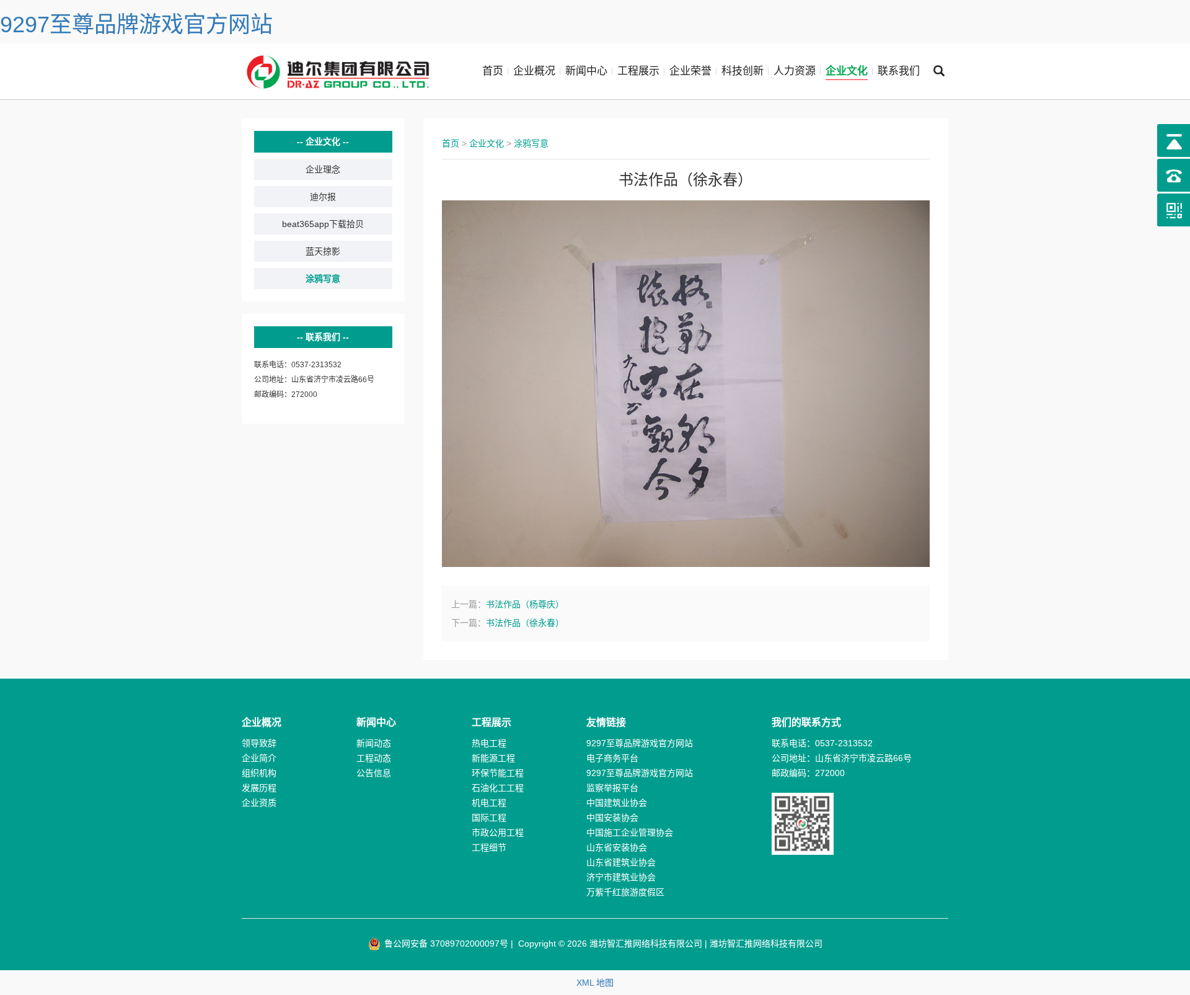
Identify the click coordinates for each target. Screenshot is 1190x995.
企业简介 (259, 758)
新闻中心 (586, 71)
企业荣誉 (690, 71)
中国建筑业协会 (616, 803)
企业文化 (847, 71)
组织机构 (259, 773)
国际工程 (489, 818)
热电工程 (489, 743)
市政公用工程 (498, 832)
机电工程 (489, 803)
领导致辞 (259, 743)
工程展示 (638, 71)
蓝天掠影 (323, 251)
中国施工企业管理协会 (629, 832)
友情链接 (606, 722)
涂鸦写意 (323, 278)
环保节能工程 (498, 773)
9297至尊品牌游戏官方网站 (136, 24)
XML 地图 (595, 983)
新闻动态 (373, 743)
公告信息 (373, 773)
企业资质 (259, 803)
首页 (492, 71)
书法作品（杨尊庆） (525, 604)
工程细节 (489, 847)
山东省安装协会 (616, 847)
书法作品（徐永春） (525, 623)
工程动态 (373, 758)
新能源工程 (493, 758)
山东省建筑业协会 (621, 862)
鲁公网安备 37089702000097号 (445, 943)
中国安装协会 (612, 818)
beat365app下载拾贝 (323, 224)
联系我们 (899, 71)
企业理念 (323, 169)
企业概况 (534, 71)
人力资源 (795, 71)
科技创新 (742, 71)
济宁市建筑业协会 (621, 877)
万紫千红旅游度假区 (625, 892)
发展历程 (259, 788)
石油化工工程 (498, 788)
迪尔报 (323, 197)
